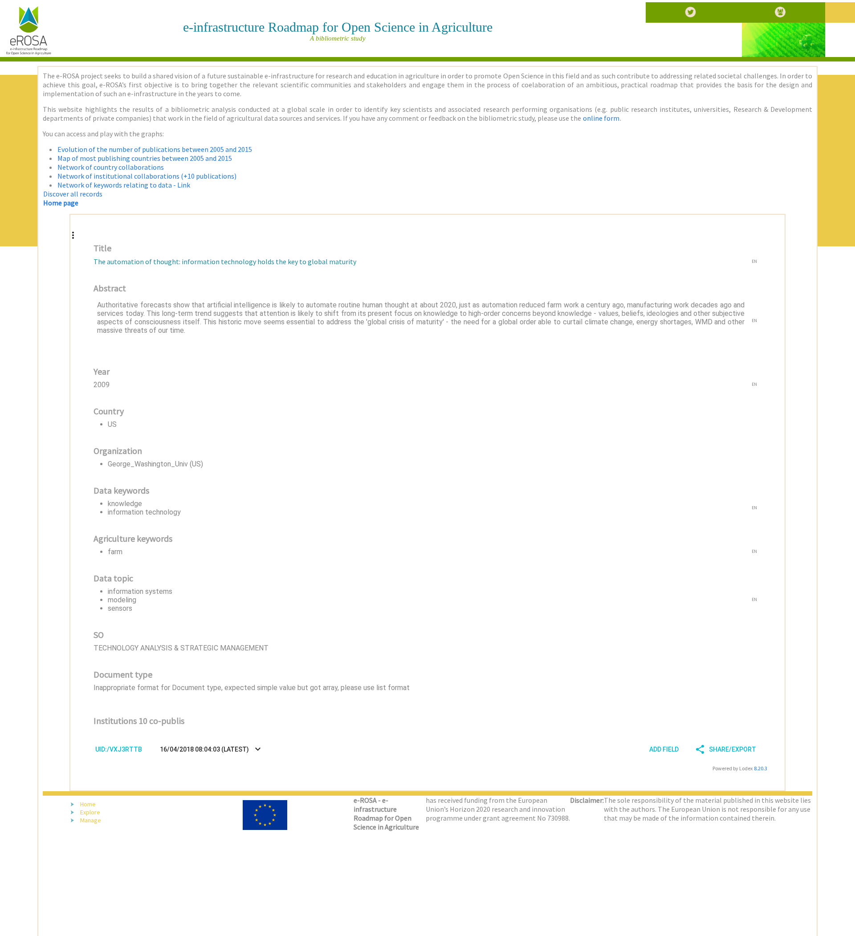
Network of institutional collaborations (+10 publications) (146, 176)
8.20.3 (760, 768)
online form (601, 118)
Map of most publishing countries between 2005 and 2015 (144, 158)
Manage (90, 820)
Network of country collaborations (110, 167)
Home (88, 804)
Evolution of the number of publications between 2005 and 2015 (154, 149)
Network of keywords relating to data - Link (123, 184)
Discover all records (72, 193)
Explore (90, 812)
